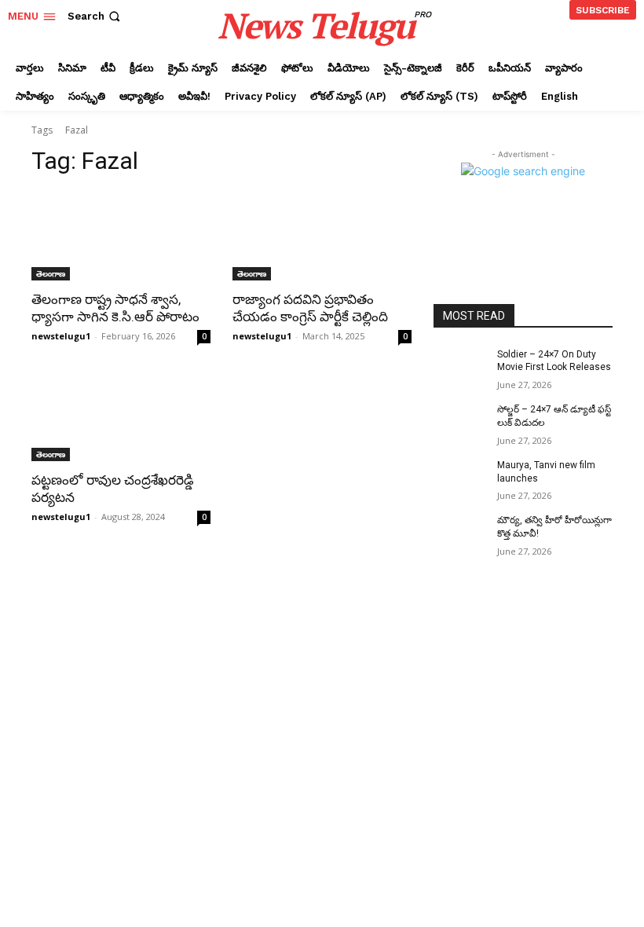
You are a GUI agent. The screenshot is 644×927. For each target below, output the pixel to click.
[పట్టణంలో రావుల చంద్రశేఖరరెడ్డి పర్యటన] (120, 416)
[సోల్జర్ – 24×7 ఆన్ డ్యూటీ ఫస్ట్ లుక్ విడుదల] (460, 422)
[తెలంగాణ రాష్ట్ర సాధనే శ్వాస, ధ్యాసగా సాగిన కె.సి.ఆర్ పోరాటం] (120, 235)
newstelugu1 (60, 336)
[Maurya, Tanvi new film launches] (460, 477)
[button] (95, 16)
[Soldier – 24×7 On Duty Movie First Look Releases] (460, 367)
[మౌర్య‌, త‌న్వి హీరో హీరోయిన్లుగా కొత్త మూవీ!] (460, 532)
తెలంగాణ (50, 273)
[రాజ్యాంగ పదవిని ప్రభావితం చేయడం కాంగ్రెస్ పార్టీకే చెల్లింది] (322, 235)
